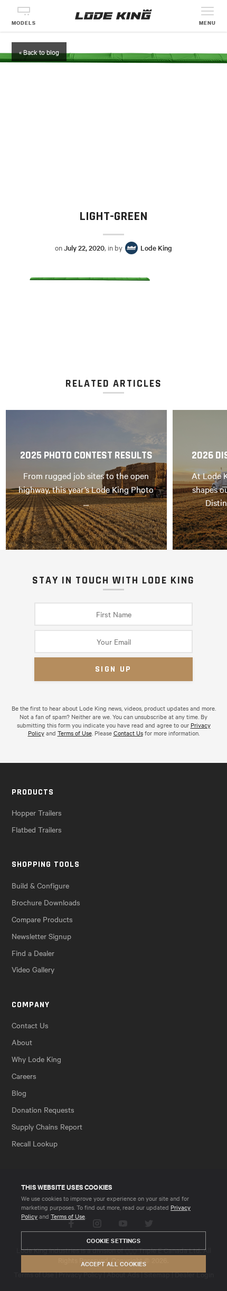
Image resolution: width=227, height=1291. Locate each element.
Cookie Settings (113, 1240)
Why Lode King (36, 1059)
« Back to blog (39, 51)
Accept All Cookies (114, 1263)
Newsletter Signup (41, 936)
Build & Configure (40, 885)
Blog (19, 1092)
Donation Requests (43, 1109)
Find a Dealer (33, 953)
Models (24, 23)
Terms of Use (68, 1216)
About (22, 1042)
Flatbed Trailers (37, 829)
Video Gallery (33, 969)
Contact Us (128, 733)
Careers (24, 1075)
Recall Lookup (35, 1143)
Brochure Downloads (46, 902)
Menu (207, 23)
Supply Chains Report (47, 1126)
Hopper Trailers (37, 812)
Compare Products (42, 919)
